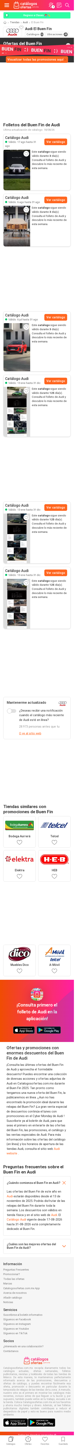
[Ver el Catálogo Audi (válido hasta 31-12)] (16, 412)
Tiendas (15, 22)
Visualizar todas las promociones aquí (35, 59)
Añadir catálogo (12, 1297)
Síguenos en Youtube (16, 1328)
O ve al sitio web (30, 733)
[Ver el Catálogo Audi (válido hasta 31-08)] (16, 170)
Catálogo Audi (16, 1219)
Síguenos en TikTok (15, 1333)
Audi (25, 22)
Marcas (7, 1283)
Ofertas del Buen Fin (22, 45)
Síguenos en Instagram (17, 1324)
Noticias (8, 1302)
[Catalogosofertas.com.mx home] (26, 5)
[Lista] (59, 5)
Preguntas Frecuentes (16, 1269)
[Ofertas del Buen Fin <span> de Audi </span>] (68, 45)
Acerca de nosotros (15, 1292)
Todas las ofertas (13, 1278)
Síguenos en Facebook (17, 1319)
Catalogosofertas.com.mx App (21, 1288)
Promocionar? (11, 1274)
